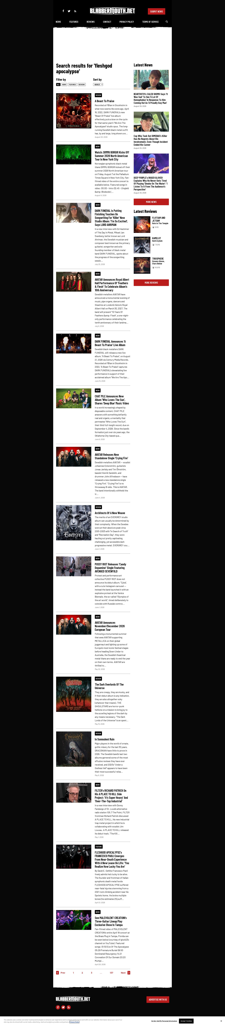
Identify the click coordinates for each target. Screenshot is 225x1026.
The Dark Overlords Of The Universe (109, 686)
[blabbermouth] (112, 13)
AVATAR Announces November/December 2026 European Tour (110, 626)
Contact (107, 21)
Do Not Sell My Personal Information (164, 1021)
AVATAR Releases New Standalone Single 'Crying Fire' (111, 456)
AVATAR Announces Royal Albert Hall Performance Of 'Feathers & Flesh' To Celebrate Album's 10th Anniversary (112, 285)
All (58, 84)
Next (123, 972)
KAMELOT (156, 238)
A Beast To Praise (104, 101)
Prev (63, 972)
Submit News (156, 11)
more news (151, 201)
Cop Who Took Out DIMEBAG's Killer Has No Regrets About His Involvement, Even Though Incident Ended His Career (151, 140)
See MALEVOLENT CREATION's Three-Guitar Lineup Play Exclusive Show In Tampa (111, 921)
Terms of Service (150, 21)
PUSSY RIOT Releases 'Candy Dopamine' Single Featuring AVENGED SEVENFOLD (110, 567)
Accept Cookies (186, 1021)
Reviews (91, 21)
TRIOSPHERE (158, 258)
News (58, 21)
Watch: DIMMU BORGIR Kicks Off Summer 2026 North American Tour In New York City (112, 155)
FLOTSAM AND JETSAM (158, 219)
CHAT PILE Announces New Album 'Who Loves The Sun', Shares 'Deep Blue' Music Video (112, 399)
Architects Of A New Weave (110, 513)
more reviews (151, 282)
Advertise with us (158, 999)
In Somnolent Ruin (104, 739)
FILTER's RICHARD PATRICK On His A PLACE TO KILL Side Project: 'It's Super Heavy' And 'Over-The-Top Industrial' (111, 796)
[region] (112, 1021)
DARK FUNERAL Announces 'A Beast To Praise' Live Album (110, 343)
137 (111, 972)
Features (73, 21)
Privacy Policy (127, 21)
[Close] (221, 1021)
